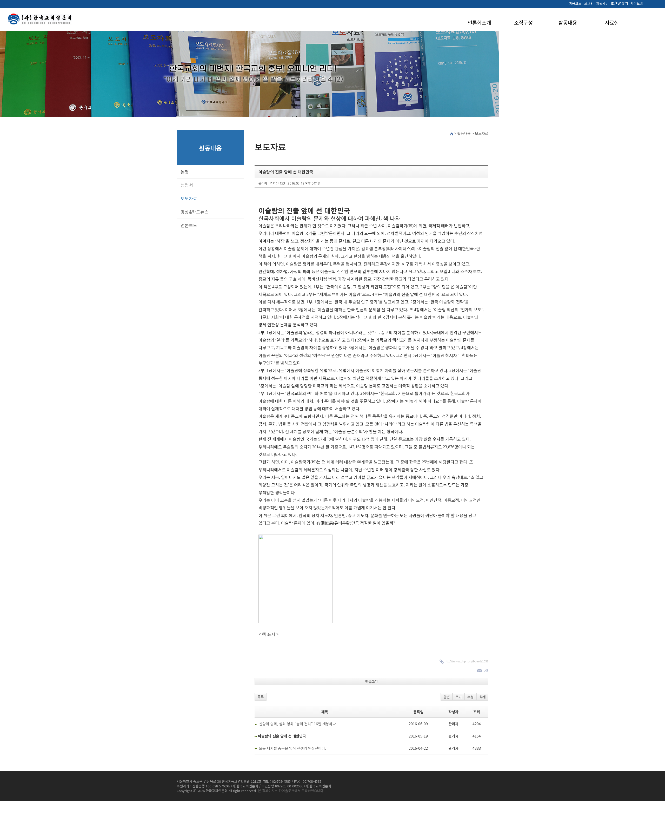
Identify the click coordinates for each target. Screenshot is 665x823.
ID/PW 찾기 (619, 3)
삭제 (482, 697)
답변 (446, 697)
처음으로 (575, 3)
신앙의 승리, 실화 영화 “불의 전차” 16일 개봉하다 (297, 723)
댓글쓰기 (371, 681)
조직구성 (523, 22)
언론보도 (189, 225)
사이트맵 (636, 3)
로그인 (589, 3)
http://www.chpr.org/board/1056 (466, 661)
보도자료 (189, 198)
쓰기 (458, 697)
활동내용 (567, 22)
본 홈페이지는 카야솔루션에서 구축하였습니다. (291, 790)
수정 (470, 697)
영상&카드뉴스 (195, 211)
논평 (185, 171)
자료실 (612, 22)
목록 (260, 697)
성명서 (187, 185)
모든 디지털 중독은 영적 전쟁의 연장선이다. (292, 748)
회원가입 (602, 3)
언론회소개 (479, 22)
